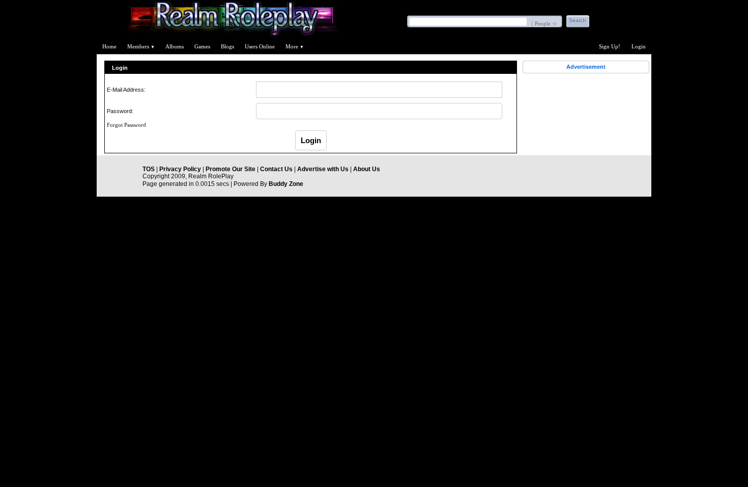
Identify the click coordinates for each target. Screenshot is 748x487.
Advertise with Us (323, 169)
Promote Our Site (230, 169)
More (294, 46)
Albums (174, 46)
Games (202, 46)
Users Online (260, 46)
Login (638, 46)
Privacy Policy (180, 169)
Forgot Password (126, 125)
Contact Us (276, 169)
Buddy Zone (286, 183)
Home (109, 46)
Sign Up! (609, 46)
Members (141, 46)
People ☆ (546, 23)
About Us (366, 169)
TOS (148, 169)
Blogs (227, 46)
